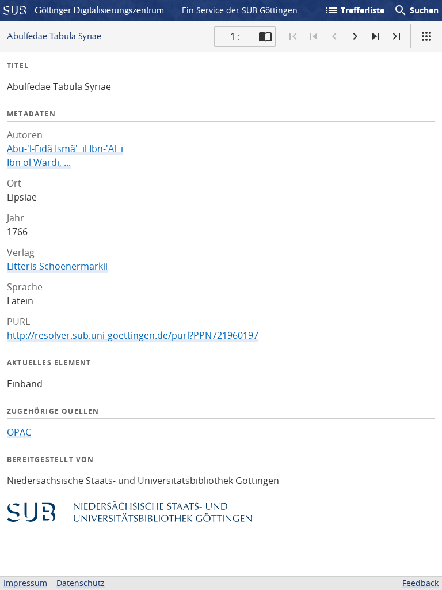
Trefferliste (354, 10)
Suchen (416, 10)
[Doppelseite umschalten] (265, 36)
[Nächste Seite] (355, 36)
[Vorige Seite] (334, 36)
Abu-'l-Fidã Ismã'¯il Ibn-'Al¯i (65, 148)
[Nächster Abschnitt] (375, 36)
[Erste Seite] (293, 36)
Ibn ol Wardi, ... (39, 162)
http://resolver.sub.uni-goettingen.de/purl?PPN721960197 (132, 335)
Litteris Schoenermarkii (57, 266)
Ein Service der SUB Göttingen (240, 10)
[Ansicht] (426, 36)
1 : (235, 36)
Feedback (420, 582)
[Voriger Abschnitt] (313, 36)
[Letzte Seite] (396, 36)
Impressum (25, 582)
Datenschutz (80, 582)
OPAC (19, 432)
